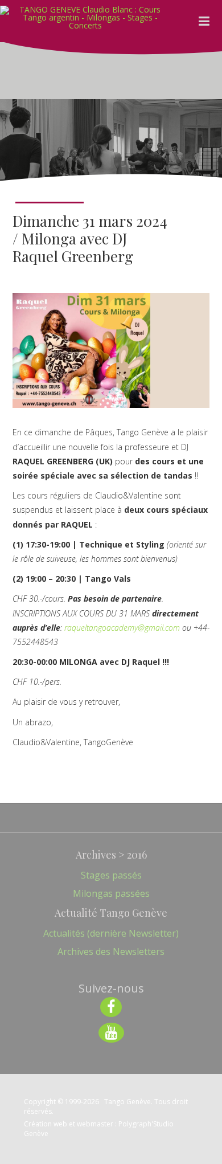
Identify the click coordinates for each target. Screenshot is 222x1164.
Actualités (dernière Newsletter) (111, 933)
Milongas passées (111, 893)
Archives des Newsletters (111, 951)
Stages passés (111, 875)
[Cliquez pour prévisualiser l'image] (81, 351)
